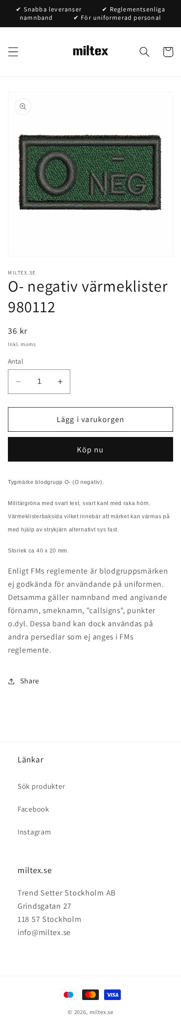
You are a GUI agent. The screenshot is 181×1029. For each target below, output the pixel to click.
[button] (13, 52)
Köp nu (90, 449)
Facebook (33, 809)
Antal (15, 361)
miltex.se (102, 1012)
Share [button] (29, 681)
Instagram (34, 832)
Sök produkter (41, 786)
